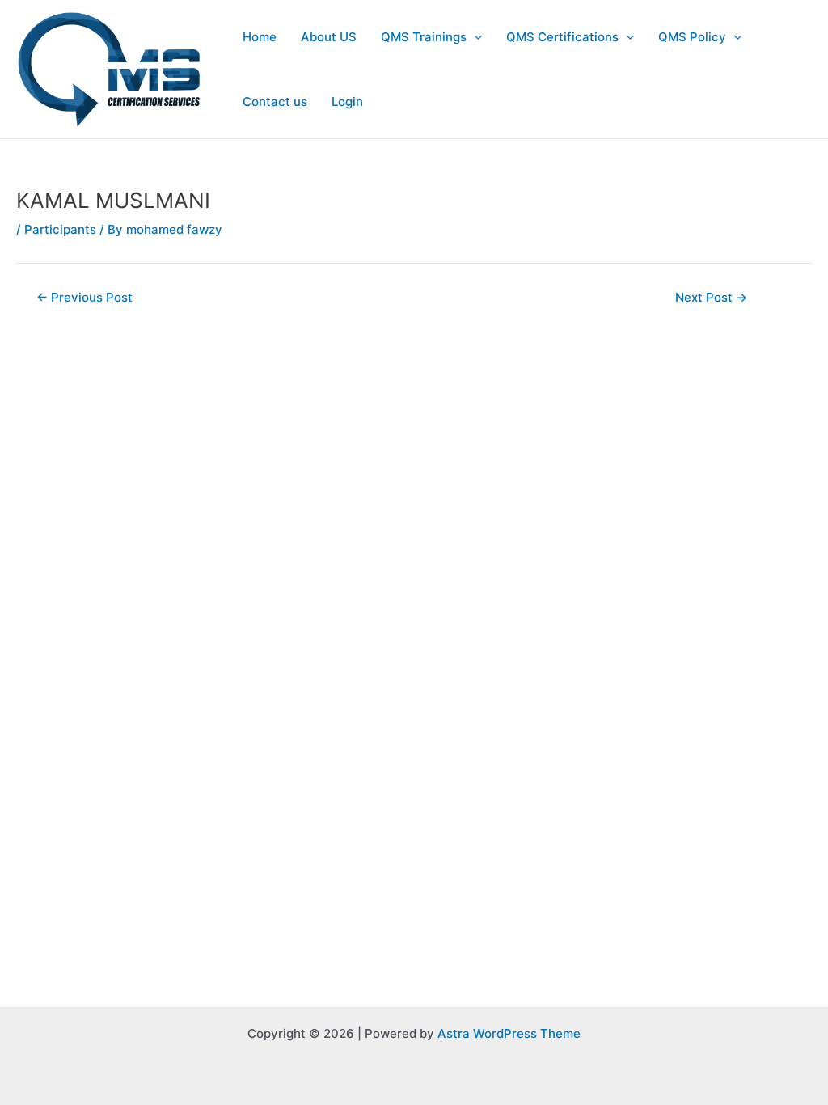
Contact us (275, 101)
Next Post (711, 297)
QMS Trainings (424, 36)
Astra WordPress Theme (509, 1033)
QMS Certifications (562, 36)
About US (329, 36)
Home (260, 36)
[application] (474, 37)
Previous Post (84, 297)
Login (347, 101)
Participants (60, 229)
